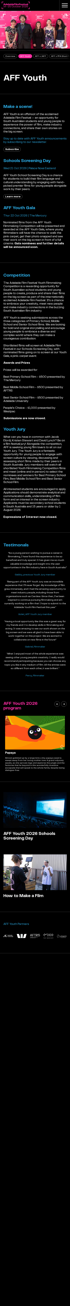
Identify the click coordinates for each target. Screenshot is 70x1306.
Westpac (9, 411)
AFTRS (8, 390)
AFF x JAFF (40, 56)
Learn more (13, 196)
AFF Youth (25, 56)
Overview (10, 56)
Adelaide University (15, 401)
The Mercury (12, 380)
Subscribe (12, 149)
